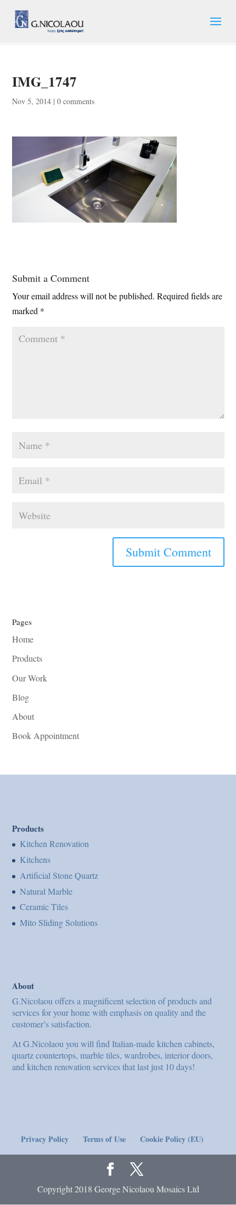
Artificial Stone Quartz (59, 875)
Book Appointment (45, 735)
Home (22, 639)
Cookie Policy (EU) (172, 1139)
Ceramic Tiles (44, 906)
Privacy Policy (45, 1139)
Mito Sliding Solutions (59, 922)
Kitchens (35, 859)
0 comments (75, 101)
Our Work (29, 678)
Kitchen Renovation (54, 843)
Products (27, 658)
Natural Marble (46, 891)
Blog (20, 697)
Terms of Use (104, 1139)
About (23, 716)
